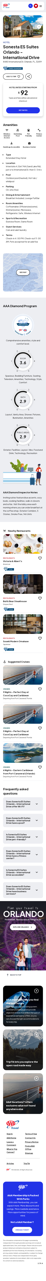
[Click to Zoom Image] (23, 26)
